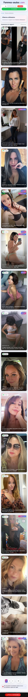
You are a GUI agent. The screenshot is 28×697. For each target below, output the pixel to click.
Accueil (2, 13)
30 (19, 681)
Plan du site (20, 692)
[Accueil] (6, 6)
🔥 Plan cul (20, 6)
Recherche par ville (12, 6)
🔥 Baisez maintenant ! (12, 694)
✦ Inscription (14, 9)
